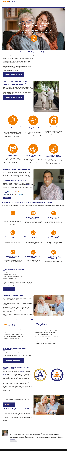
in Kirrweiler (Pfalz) (44, 424)
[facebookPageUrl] (10, 443)
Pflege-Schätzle (22, 424)
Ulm (30, 184)
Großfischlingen (22, 371)
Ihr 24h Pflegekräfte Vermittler (32, 424)
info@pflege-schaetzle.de (18, 418)
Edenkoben (52, 55)
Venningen (57, 55)
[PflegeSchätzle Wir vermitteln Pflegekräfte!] (10, 2)
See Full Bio (12, 439)
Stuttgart (27, 184)
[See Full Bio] (15, 439)
